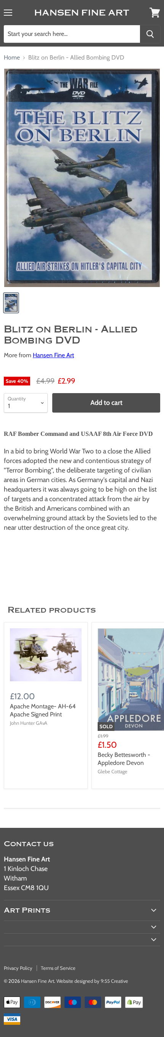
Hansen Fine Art (53, 355)
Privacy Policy (18, 968)
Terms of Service (58, 968)
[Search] (150, 34)
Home (12, 57)
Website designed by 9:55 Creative (92, 981)
